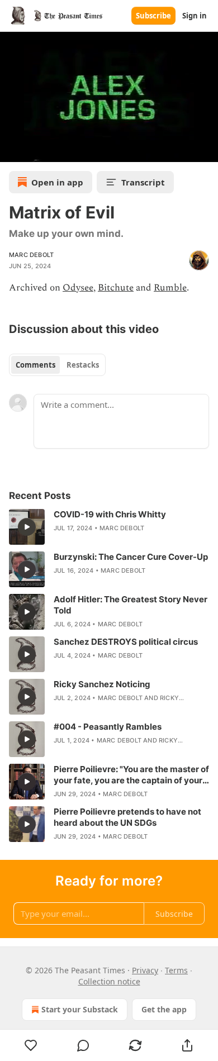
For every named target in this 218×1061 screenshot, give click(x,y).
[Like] (31, 1045)
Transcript (143, 182)
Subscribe (153, 16)
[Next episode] (37, 150)
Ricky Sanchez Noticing (102, 684)
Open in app (57, 182)
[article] (109, 527)
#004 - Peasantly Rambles (108, 726)
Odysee (78, 287)
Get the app (164, 1009)
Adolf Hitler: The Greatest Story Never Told (130, 605)
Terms (176, 970)
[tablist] (57, 365)
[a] (27, 527)
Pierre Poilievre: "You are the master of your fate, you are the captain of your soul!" (131, 775)
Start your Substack (79, 1009)
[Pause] (12, 150)
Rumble (170, 287)
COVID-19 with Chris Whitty (110, 514)
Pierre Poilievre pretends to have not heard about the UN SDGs (127, 817)
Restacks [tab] (83, 365)
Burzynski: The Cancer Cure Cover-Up (131, 556)
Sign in (194, 16)
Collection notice (109, 981)
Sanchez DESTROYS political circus (126, 641)
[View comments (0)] (83, 1045)
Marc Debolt (31, 255)
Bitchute (116, 287)
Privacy (145, 970)
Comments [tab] (35, 365)
